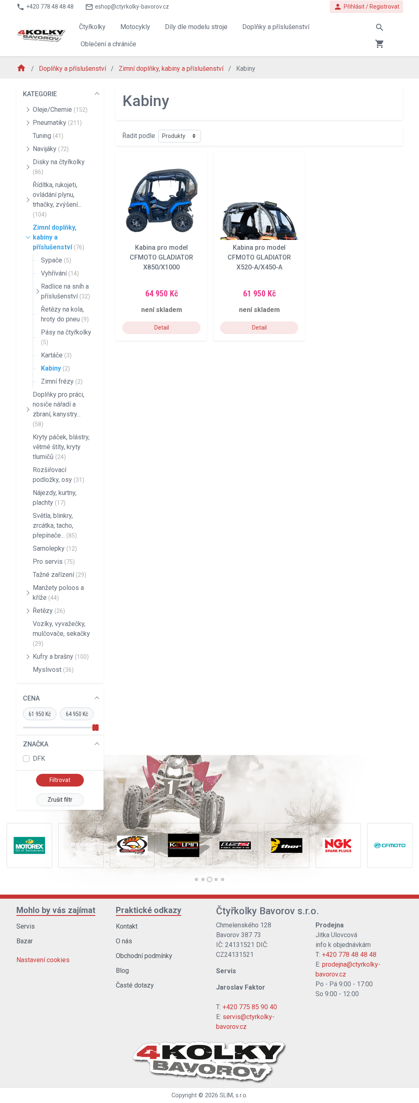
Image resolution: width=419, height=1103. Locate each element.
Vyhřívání (60, 273)
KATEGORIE (40, 94)
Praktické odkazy (148, 910)
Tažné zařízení (59, 575)
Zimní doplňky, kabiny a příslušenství (172, 68)
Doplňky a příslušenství (73, 68)
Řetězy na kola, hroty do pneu (65, 314)
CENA (31, 698)
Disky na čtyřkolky (59, 166)
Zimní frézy (62, 381)
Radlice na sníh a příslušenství (65, 291)
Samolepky (55, 548)
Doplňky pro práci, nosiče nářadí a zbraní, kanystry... (58, 409)
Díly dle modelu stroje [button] (196, 27)
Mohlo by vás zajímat (55, 910)
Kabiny (55, 368)
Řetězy (49, 611)
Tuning (48, 136)
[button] (196, 879)
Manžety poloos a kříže (58, 592)
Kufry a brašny (61, 656)
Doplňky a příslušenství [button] (275, 27)
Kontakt (126, 926)
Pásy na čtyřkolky (66, 337)
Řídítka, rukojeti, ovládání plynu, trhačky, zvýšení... (57, 199)
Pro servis (54, 561)
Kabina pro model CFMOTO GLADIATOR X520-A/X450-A (259, 257)
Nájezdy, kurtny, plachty (55, 497)
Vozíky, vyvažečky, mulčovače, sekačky (61, 633)
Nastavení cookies (43, 960)
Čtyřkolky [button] (92, 27)
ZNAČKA (35, 744)
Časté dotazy (135, 985)
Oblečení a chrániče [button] (108, 44)
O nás (124, 941)
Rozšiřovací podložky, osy (58, 475)
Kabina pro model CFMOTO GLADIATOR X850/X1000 (161, 257)
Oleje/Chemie (60, 109)
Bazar (24, 941)
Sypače (56, 260)
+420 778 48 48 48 (349, 954)
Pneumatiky (57, 123)
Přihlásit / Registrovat (366, 6)
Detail (161, 327)
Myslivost (53, 670)
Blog (122, 970)
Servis (25, 926)
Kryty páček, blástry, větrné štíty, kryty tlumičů (61, 447)
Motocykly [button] (135, 27)
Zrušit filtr (59, 799)
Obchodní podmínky (144, 956)
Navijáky (51, 149)
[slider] (94, 727)
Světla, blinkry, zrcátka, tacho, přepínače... (55, 525)
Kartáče (56, 355)
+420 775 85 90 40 (250, 1007)
